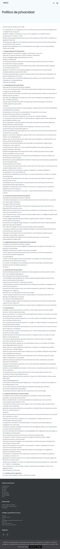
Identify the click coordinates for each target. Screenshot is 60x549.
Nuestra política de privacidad (9, 506)
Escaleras (4, 489)
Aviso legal (4, 507)
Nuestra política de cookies (8, 504)
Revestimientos (5, 486)
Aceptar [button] (39, 547)
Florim (3, 496)
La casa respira (5, 493)
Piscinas (4, 490)
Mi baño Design (5, 495)
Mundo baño (5, 492)
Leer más (32, 547)
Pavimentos (5, 487)
